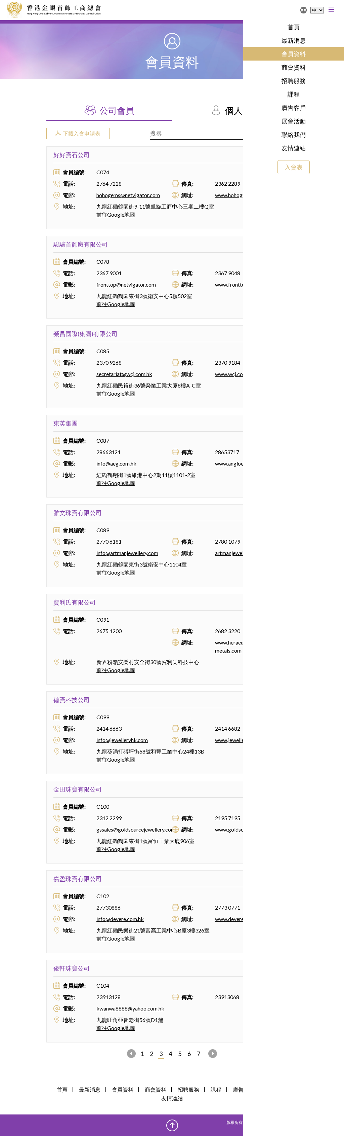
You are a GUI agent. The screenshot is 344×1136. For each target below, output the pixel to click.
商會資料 (294, 67)
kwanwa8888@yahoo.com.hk (130, 1008)
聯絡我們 (294, 134)
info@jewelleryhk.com (122, 740)
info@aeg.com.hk (116, 463)
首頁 (294, 27)
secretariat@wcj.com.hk (124, 374)
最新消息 (294, 40)
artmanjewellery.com (239, 553)
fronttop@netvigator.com (126, 284)
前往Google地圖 (115, 214)
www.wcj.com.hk (234, 374)
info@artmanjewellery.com (127, 553)
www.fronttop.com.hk (240, 284)
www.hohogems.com (239, 195)
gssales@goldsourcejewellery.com (135, 829)
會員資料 (294, 54)
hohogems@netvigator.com (128, 195)
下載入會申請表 (81, 133)
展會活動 (294, 121)
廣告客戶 (294, 107)
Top (172, 1125)
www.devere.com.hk (238, 919)
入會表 (294, 167)
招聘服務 (294, 80)
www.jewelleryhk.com (240, 740)
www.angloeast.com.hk (241, 463)
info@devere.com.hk (120, 919)
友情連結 (294, 148)
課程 (294, 94)
